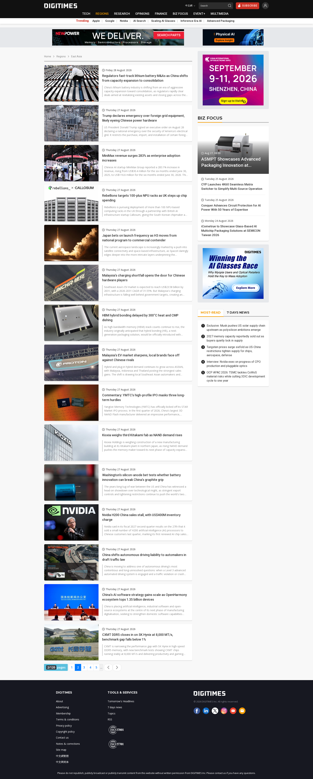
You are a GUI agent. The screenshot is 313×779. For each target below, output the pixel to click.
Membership (63, 713)
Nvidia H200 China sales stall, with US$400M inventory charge (141, 517)
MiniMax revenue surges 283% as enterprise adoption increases (141, 158)
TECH (86, 13)
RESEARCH (122, 13)
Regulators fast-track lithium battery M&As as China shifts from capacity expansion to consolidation (145, 78)
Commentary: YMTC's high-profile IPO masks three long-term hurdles (143, 397)
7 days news (115, 707)
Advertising (62, 707)
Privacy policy (64, 725)
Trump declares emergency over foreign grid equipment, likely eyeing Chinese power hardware (143, 118)
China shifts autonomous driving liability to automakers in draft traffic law (144, 557)
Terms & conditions (67, 719)
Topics (111, 713)
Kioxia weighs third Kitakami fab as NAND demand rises (142, 435)
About (59, 701)
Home (47, 56)
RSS (110, 719)
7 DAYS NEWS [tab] (238, 312)
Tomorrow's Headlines (121, 701)
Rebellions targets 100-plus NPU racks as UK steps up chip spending (144, 198)
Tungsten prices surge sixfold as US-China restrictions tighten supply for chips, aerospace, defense (234, 351)
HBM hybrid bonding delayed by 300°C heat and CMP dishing (140, 317)
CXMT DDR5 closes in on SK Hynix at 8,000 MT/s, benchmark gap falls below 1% (137, 637)
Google (109, 21)
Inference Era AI (191, 21)
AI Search (139, 21)
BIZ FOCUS (180, 13)
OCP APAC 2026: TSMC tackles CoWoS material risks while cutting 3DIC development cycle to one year (236, 376)
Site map (61, 749)
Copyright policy (65, 731)
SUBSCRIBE (249, 5)
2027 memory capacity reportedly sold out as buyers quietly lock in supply (235, 338)
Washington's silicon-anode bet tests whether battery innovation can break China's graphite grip (141, 477)
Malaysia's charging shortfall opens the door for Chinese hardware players (143, 277)
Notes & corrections (68, 743)
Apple (96, 21)
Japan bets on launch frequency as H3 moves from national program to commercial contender (139, 238)
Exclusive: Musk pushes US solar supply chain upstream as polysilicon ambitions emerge (236, 327)
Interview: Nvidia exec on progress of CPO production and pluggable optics (234, 363)
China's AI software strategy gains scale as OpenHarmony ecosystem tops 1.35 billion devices (144, 597)
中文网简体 (62, 762)
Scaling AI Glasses (163, 21)
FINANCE (161, 13)
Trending (82, 21)
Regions (61, 56)
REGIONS (102, 13)
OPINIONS (142, 13)
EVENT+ (199, 13)
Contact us (62, 737)
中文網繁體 (62, 756)
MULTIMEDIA (219, 13)
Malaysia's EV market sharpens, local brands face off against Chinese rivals (141, 357)
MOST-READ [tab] (211, 312)
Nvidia (124, 21)
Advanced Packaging (220, 21)
